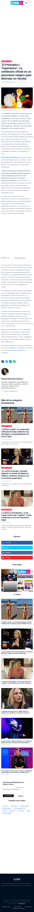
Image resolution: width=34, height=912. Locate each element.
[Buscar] (29, 3)
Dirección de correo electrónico (11, 789)
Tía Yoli (5, 810)
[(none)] (5, 371)
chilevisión (12, 810)
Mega (28, 810)
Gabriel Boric (14, 806)
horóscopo (21, 810)
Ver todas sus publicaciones (10, 391)
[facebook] (2, 361)
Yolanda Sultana (7, 808)
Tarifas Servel (18, 906)
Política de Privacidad (19, 908)
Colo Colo (5, 806)
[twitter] (6, 361)
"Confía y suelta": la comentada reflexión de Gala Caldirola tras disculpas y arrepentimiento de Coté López (15, 433)
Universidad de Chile (19, 808)
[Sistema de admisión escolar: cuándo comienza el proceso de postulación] (10, 580)
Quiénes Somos (6, 906)
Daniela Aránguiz (7, 813)
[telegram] (10, 361)
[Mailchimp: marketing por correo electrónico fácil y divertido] (20, 797)
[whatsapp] (14, 361)
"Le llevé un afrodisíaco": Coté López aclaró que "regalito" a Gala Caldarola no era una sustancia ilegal (16, 516)
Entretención (7, 403)
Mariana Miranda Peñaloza (9, 82)
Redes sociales (25, 806)
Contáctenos (28, 906)
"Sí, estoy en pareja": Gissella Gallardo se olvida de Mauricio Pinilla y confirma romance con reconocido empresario (15, 474)
